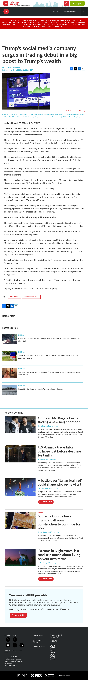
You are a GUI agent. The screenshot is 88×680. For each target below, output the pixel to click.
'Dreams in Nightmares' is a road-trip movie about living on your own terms (59, 554)
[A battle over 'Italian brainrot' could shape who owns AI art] (20, 487)
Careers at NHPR (39, 646)
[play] (6, 11)
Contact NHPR (38, 635)
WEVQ (52, 658)
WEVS (52, 660)
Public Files (54, 641)
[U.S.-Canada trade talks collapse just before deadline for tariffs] (20, 453)
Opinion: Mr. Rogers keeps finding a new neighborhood (59, 420)
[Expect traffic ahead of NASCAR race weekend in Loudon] (9, 390)
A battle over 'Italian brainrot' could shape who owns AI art (60, 482)
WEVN (52, 654)
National (41, 512)
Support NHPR (18, 615)
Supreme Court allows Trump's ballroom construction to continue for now (59, 522)
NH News (21, 335)
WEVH (52, 650)
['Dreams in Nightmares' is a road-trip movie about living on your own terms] (20, 557)
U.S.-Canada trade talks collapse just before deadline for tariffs (59, 451)
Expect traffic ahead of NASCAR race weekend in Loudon (40, 389)
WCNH (52, 645)
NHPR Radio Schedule (37, 641)
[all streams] (84, 11)
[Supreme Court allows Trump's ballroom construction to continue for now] (20, 520)
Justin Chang (42, 563)
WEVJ (52, 652)
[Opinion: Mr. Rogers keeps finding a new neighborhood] (20, 424)
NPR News (14, 297)
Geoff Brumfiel (43, 488)
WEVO (52, 656)
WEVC (52, 647)
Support (78, 3)
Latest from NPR (31, 297)
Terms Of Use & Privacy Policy (56, 636)
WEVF (52, 649)
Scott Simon (42, 426)
